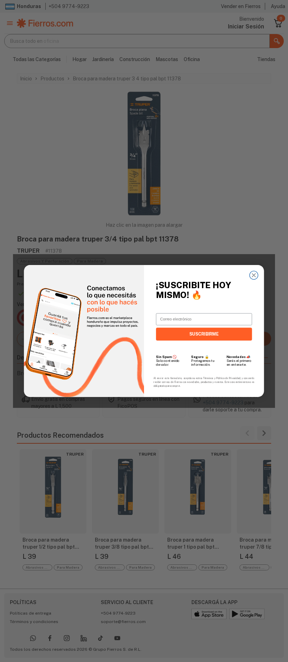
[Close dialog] (254, 275)
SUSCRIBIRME (204, 333)
